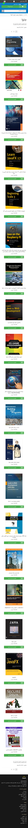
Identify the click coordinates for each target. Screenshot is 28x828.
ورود (24, 4)
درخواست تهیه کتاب (22, 794)
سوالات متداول (23, 805)
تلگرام (23, 817)
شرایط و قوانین (23, 808)
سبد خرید (24, 810)
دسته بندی (22, 1)
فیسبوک (23, 820)
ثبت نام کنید (17, 4)
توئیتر (23, 821)
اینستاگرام (23, 818)
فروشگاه (24, 798)
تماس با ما (24, 799)
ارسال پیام (23, 823)
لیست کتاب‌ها (23, 796)
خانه (24, 15)
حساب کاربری (23, 811)
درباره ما (24, 791)
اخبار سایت (24, 793)
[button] (12, 66)
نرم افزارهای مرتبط (22, 806)
